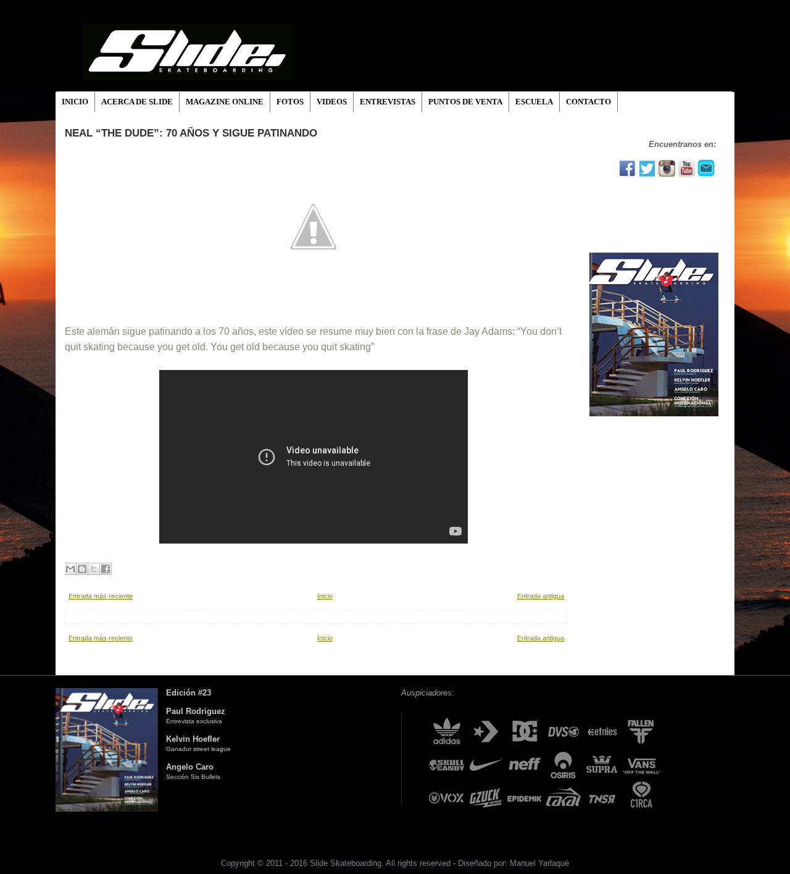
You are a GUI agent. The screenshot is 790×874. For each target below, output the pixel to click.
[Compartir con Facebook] (105, 569)
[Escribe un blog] (82, 569)
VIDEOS (332, 101)
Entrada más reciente (101, 596)
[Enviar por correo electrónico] (70, 569)
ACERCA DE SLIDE (137, 101)
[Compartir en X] (94, 569)
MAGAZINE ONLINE (225, 101)
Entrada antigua (540, 596)
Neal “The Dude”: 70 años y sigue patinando (191, 133)
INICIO (75, 101)
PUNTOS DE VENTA (465, 101)
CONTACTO (588, 101)
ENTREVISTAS (387, 101)
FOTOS (290, 101)
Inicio (325, 596)
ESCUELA (534, 101)
